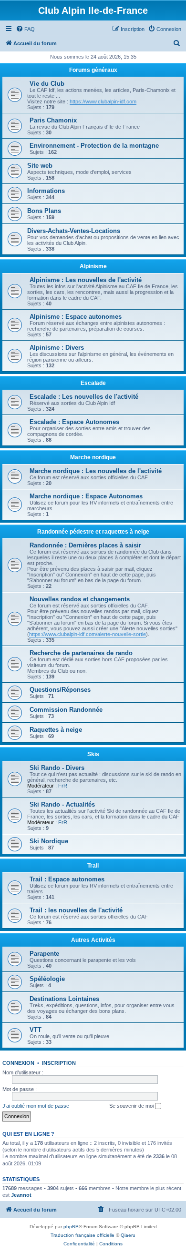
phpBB (71, 1226)
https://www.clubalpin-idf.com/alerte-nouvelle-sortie (87, 634)
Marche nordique (93, 457)
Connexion (18, 1063)
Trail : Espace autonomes (67, 879)
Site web (39, 165)
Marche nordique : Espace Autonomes (86, 496)
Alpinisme (93, 266)
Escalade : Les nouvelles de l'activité (84, 396)
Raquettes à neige (56, 729)
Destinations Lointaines (64, 998)
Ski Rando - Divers (57, 767)
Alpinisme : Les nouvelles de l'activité (86, 279)
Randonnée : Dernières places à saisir (85, 545)
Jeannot (21, 1195)
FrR (62, 785)
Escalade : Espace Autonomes (74, 421)
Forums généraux (93, 70)
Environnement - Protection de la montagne (94, 145)
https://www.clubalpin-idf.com (103, 101)
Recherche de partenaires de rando (81, 653)
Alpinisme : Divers (57, 347)
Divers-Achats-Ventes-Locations (73, 230)
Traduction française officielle (82, 1235)
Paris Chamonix (53, 120)
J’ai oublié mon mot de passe (35, 1106)
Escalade (93, 383)
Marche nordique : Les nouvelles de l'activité (96, 471)
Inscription (59, 1063)
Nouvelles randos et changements (80, 599)
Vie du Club (47, 83)
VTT (35, 1029)
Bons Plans (44, 210)
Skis (93, 754)
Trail (93, 865)
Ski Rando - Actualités (62, 804)
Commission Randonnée (66, 709)
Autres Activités (93, 940)
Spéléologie (47, 978)
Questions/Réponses (60, 689)
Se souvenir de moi (132, 1106)
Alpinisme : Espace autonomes (76, 316)
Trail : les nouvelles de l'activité (76, 910)
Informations (46, 190)
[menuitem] (25, 29)
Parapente (44, 953)
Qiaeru (128, 1235)
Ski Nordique (49, 841)
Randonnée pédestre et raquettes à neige (93, 531)
